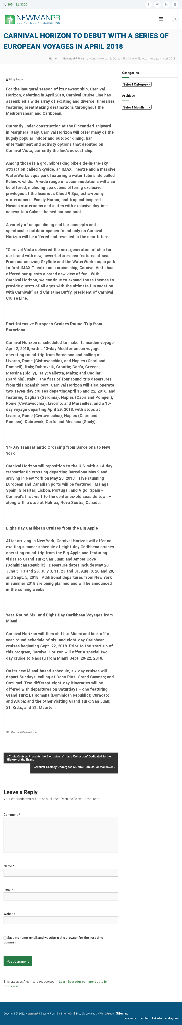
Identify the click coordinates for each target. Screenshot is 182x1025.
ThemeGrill (68, 1013)
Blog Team (16, 79)
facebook (129, 1018)
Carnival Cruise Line (24, 732)
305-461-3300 (17, 4)
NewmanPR (33, 1013)
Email (9, 890)
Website (9, 914)
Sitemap (122, 1013)
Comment (12, 814)
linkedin (157, 1018)
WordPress (106, 1013)
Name (9, 866)
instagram (171, 1018)
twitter (144, 1018)
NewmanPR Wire (73, 58)
